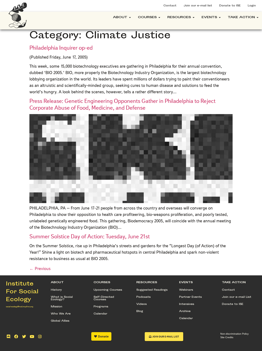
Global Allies (60, 321)
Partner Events (190, 297)
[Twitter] (24, 336)
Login (252, 6)
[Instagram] (40, 336)
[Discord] (8, 336)
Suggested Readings (152, 290)
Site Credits (226, 337)
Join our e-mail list (198, 6)
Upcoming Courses (108, 290)
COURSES (102, 283)
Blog (139, 311)
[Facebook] (16, 336)
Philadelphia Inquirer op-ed (61, 47)
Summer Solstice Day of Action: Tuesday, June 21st (89, 236)
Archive (185, 311)
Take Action (241, 17)
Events (209, 17)
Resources (179, 17)
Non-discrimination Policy (234, 333)
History (56, 290)
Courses (147, 17)
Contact (169, 6)
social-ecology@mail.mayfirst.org (19, 306)
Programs (101, 307)
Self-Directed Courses (104, 298)
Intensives (186, 304)
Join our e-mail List (236, 297)
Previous (40, 268)
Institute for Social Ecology (22, 292)
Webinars (186, 290)
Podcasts (143, 297)
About (120, 17)
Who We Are (61, 314)
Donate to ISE (230, 6)
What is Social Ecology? (62, 298)
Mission (56, 307)
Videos (141, 304)
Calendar (100, 314)
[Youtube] (32, 336)
